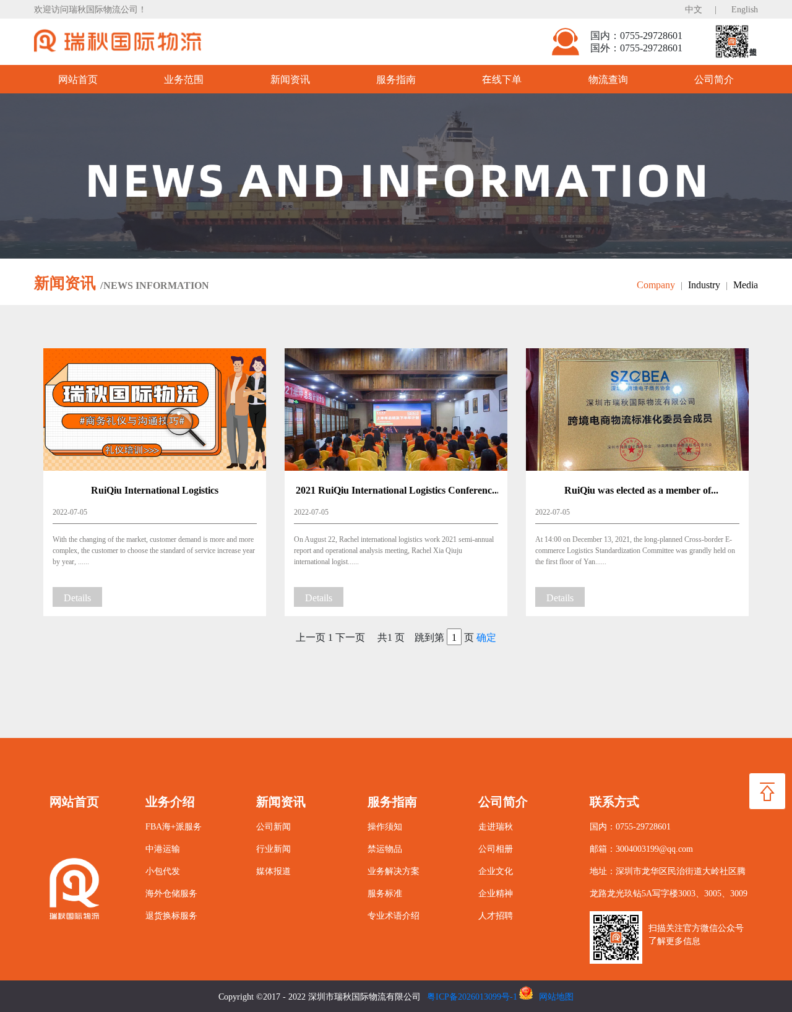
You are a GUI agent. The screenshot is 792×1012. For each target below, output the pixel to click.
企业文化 (495, 871)
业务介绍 (170, 801)
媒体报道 (273, 871)
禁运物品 (385, 848)
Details (77, 597)
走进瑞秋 (495, 826)
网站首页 (78, 79)
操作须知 (385, 826)
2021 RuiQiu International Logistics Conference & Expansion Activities (396, 491)
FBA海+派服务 (173, 826)
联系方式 (614, 801)
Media (745, 284)
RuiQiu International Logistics (154, 489)
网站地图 (556, 996)
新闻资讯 (290, 79)
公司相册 (495, 848)
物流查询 (608, 79)
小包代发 (162, 871)
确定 (486, 637)
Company (659, 284)
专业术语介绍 (394, 915)
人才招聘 (495, 915)
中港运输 (162, 848)
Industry (708, 284)
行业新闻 (273, 848)
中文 (693, 9)
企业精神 (495, 893)
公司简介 (714, 79)
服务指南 (396, 79)
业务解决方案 (394, 871)
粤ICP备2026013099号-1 (472, 996)
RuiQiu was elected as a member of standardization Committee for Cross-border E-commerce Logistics (638, 491)
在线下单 (502, 79)
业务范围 (184, 79)
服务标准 (385, 893)
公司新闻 (273, 826)
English (744, 9)
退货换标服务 (171, 915)
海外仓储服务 (171, 893)
